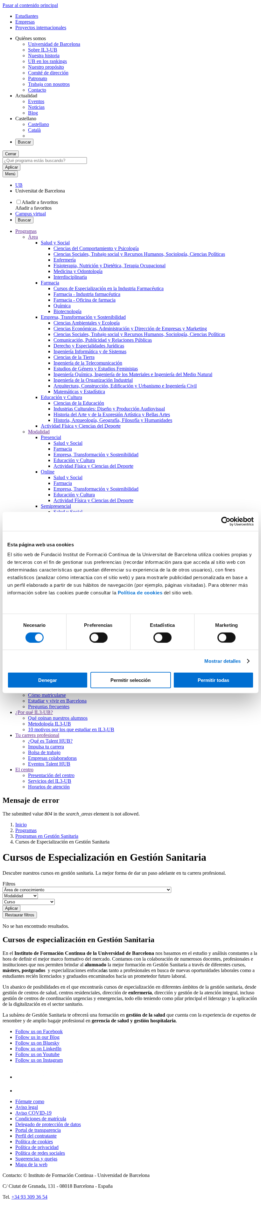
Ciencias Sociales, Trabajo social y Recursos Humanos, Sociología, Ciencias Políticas (139, 254)
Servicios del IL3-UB (49, 781)
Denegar (47, 680)
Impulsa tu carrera (46, 746)
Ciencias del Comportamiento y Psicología (96, 248)
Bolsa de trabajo (44, 752)
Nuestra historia (44, 55)
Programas (26, 231)
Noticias (36, 107)
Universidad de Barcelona (54, 44)
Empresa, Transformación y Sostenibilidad (83, 317)
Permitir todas (213, 680)
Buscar (24, 142)
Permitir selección (130, 680)
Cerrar (10, 153)
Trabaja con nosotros (49, 84)
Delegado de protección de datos (48, 1124)
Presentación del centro (51, 775)
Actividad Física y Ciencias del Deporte (81, 426)
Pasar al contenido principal (30, 5)
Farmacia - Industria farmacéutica (86, 294)
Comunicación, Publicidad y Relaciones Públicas (102, 340)
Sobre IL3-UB (42, 50)
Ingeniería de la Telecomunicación (87, 363)
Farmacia (50, 282)
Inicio (21, 824)
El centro (24, 769)
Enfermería (64, 260)
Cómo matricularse (47, 695)
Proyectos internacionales (40, 27)
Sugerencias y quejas (36, 1158)
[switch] (98, 637)
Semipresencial (56, 506)
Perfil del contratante (36, 1135)
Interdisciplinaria (70, 277)
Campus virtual (30, 213)
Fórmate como (29, 1101)
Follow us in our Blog (37, 1037)
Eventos (36, 101)
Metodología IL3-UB (49, 723)
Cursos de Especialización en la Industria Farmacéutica (108, 288)
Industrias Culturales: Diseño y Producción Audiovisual (109, 408)
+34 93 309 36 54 (29, 1197)
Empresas (25, 22)
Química (62, 305)
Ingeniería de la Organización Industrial (93, 380)
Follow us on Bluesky (37, 1043)
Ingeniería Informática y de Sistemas (89, 351)
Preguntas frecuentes (48, 706)
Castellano (38, 124)
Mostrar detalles (222, 660)
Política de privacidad (37, 1147)
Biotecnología (67, 311)
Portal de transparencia (38, 1130)
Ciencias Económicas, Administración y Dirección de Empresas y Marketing (130, 328)
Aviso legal (26, 1107)
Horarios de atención (49, 786)
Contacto (37, 90)
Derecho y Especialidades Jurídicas (88, 345)
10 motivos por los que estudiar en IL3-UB (71, 729)
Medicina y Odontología (77, 271)
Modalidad (39, 431)
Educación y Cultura (61, 397)
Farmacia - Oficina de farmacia (84, 300)
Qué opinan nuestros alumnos (58, 718)
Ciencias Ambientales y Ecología (86, 323)
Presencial (51, 437)
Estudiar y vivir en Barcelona (57, 701)
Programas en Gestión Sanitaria (46, 836)
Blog (33, 113)
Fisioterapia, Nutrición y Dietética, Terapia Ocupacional (109, 265)
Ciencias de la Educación (78, 403)
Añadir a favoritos (40, 202)
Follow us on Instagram (39, 1060)
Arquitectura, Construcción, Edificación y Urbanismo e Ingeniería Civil (125, 386)
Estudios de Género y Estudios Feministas (95, 368)
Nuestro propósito (46, 67)
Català (34, 130)
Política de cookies (140, 592)
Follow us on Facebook (39, 1031)
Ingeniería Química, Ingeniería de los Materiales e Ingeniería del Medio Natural (132, 374)
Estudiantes (26, 16)
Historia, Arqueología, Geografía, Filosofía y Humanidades (112, 420)
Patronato (37, 78)
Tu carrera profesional (37, 735)
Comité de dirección (48, 72)
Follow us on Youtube (37, 1054)
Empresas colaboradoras (52, 758)
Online (47, 471)
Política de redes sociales (40, 1153)
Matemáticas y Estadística (79, 391)
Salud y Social (55, 242)
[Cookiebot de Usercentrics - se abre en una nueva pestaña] (226, 521)
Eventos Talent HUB (49, 764)
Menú (10, 174)
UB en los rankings (47, 61)
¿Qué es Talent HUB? (50, 741)
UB (19, 185)
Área (33, 237)
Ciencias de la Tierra (74, 357)
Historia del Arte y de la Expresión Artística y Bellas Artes (111, 414)
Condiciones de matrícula (40, 1118)
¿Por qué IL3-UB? (34, 712)
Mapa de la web (31, 1164)
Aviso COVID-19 (33, 1113)
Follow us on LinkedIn (38, 1048)
